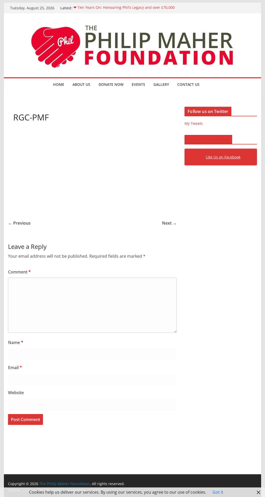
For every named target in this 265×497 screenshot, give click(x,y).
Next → (169, 223)
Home (58, 84)
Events (138, 84)
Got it (217, 492)
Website (16, 392)
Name (15, 342)
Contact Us (188, 84)
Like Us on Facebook (208, 139)
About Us (81, 84)
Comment (19, 272)
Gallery (161, 84)
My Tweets (194, 123)
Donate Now (111, 84)
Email (15, 367)
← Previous (19, 223)
